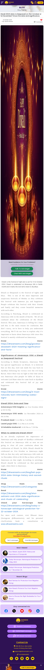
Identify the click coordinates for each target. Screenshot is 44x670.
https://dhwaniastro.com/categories (19, 487)
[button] (35, 2)
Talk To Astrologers (12, 540)
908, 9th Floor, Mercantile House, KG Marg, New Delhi (23, 647)
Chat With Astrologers (31, 540)
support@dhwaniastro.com (24, 651)
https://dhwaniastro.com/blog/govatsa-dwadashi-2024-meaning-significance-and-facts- (21, 347)
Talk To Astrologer (22, 269)
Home (24, 10)
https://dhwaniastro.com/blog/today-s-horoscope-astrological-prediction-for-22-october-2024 (21, 508)
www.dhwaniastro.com (12, 524)
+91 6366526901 (24, 654)
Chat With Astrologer (22, 273)
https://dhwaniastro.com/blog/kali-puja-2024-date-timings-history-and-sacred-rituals (21, 475)
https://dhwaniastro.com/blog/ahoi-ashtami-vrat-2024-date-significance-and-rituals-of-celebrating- (21, 496)
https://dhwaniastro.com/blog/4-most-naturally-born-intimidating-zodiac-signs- (20, 395)
